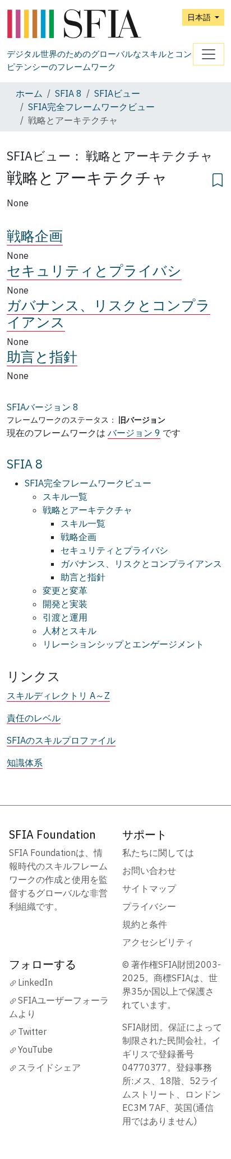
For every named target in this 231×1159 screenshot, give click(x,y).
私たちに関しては (158, 852)
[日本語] (100, 24)
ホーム (29, 93)
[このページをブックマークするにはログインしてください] (217, 178)
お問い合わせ (149, 870)
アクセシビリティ (158, 942)
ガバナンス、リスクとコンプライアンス (108, 313)
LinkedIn (35, 982)
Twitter (32, 1031)
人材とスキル (69, 630)
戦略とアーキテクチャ (87, 509)
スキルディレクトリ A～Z (58, 695)
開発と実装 (65, 603)
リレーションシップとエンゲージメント (123, 644)
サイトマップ (149, 888)
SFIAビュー (117, 93)
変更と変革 (65, 590)
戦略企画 (35, 235)
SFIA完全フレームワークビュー (91, 106)
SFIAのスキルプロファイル (61, 740)
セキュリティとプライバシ (94, 270)
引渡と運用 (65, 617)
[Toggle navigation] (208, 54)
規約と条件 (144, 924)
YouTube (35, 1049)
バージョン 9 (134, 432)
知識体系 (25, 762)
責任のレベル (34, 717)
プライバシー (149, 906)
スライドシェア (49, 1067)
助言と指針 (42, 356)
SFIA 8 (68, 93)
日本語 (199, 17)
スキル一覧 (65, 496)
